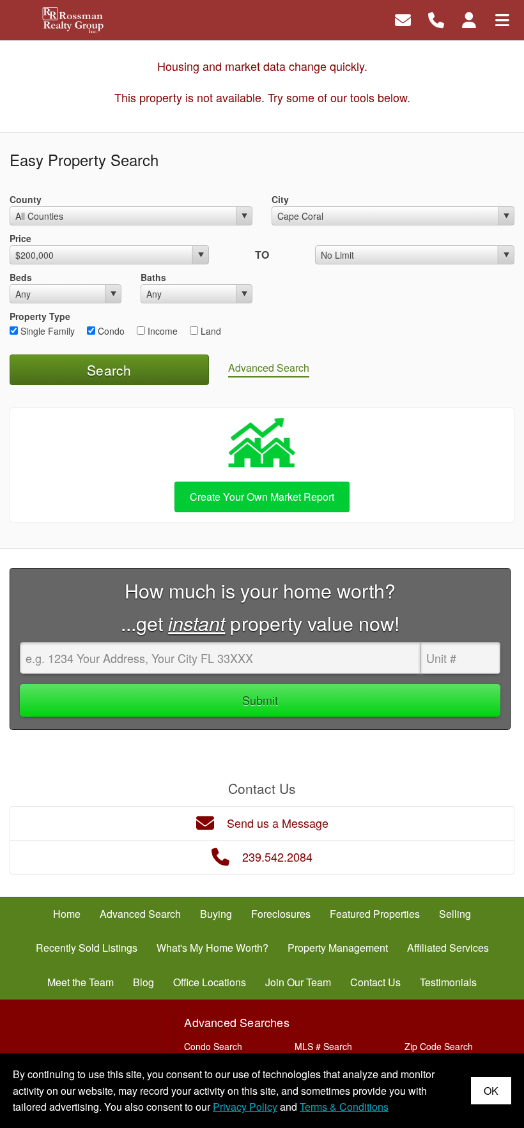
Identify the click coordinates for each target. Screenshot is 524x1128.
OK (491, 1090)
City (280, 199)
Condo (110, 330)
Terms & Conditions (344, 1106)
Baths (153, 277)
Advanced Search (268, 367)
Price (20, 238)
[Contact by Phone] (436, 18)
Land (209, 330)
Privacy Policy (245, 1106)
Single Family (46, 330)
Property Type (40, 316)
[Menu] (502, 18)
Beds (21, 277)
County (26, 199)
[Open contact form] (403, 18)
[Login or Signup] (469, 18)
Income (161, 330)
